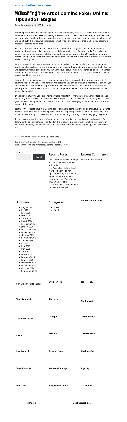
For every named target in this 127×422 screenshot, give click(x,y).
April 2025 (26, 251)
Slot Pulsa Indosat (25, 318)
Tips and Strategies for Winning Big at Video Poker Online (63, 175)
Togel (38, 11)
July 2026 (25, 210)
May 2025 (25, 248)
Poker (28, 11)
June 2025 (25, 246)
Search (19, 152)
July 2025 (25, 243)
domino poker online (49, 136)
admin (48, 25)
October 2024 (27, 268)
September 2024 (29, 271)
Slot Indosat (87, 301)
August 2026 (27, 207)
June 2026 (25, 213)
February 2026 (28, 224)
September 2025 (29, 237)
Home (18, 11)
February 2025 (28, 257)
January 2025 (27, 260)
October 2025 (27, 235)
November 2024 (28, 265)
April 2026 (26, 218)
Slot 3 (19, 335)
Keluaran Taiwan (56, 351)
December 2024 (28, 262)
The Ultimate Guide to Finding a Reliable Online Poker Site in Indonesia (63, 162)
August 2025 (27, 240)
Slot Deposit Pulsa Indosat (29, 283)
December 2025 (28, 229)
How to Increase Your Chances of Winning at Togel (63, 180)
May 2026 (25, 215)
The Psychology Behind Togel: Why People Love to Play (62, 169)
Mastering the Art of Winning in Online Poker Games (63, 186)
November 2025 (28, 232)
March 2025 (26, 254)
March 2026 (26, 221)
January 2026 (27, 226)
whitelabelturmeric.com (33, 5)
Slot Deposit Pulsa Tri (91, 200)
